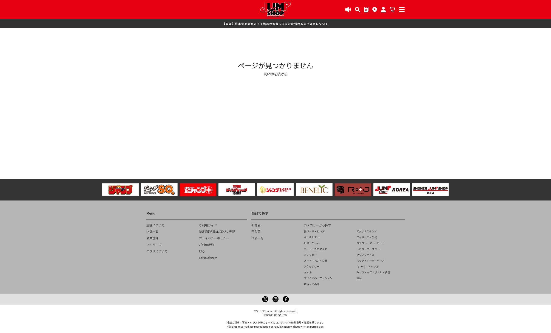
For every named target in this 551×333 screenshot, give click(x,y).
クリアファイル (365, 255)
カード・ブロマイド (315, 249)
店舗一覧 (152, 231)
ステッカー (310, 255)
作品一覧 (257, 238)
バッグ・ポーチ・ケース (370, 260)
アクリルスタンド (366, 231)
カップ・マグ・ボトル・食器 (373, 272)
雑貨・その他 (311, 284)
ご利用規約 (206, 245)
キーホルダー (311, 237)
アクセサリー (311, 266)
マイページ (153, 245)
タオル (308, 272)
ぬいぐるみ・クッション (318, 278)
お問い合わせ (208, 258)
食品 (359, 278)
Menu (150, 213)
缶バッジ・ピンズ (314, 231)
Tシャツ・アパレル (367, 266)
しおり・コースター (367, 249)
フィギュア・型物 (366, 237)
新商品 (255, 225)
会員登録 (152, 238)
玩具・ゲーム (311, 243)
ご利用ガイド (208, 225)
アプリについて (156, 251)
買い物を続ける (275, 73)
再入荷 (255, 231)
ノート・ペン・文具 (315, 260)
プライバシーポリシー (214, 238)
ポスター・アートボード (370, 243)
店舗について (155, 225)
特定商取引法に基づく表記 (217, 231)
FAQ (201, 251)
